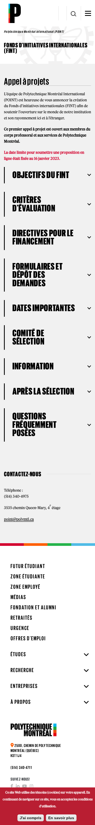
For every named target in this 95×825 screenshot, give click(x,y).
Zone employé (25, 587)
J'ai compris (30, 818)
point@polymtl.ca (19, 519)
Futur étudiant (28, 566)
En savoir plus (61, 818)
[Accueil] (14, 13)
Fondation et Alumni (33, 607)
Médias (18, 597)
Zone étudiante (28, 576)
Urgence (20, 628)
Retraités (21, 618)
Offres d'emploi (28, 638)
